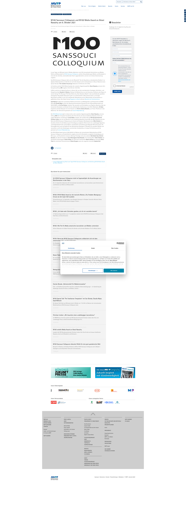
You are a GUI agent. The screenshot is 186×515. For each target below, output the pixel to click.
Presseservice (108, 430)
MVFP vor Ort (130, 6)
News (65, 421)
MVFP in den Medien (109, 436)
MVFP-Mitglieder (47, 424)
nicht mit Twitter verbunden (52, 31)
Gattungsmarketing (68, 422)
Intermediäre (77, 281)
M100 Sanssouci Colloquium (57, 14)
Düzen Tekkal (86, 429)
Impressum (97, 477)
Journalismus (71, 281)
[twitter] (185, 12)
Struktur (46, 426)
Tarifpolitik (87, 442)
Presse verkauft (67, 427)
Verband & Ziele (47, 421)
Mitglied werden (47, 422)
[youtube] (185, 15)
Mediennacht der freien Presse (91, 465)
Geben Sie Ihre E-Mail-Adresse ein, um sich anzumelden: (122, 59)
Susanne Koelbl (87, 425)
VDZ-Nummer (108, 449)
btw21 (61, 281)
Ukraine (68, 223)
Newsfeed (106, 435)
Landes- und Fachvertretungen (50, 431)
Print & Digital (92, 6)
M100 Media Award (57, 114)
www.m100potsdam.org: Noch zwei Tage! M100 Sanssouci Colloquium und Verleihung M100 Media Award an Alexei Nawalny (79, 162)
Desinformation (69, 175)
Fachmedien (87, 454)
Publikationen (108, 443)
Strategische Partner (110, 450)
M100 (54, 175)
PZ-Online (127, 421)
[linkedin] (185, 17)
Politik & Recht (101, 6)
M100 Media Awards (67, 14)
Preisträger (78, 327)
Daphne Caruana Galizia (89, 434)
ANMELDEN (117, 91)
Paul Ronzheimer (87, 424)
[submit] (141, 2)
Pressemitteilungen (109, 424)
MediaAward (68, 192)
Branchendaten (88, 450)
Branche (110, 6)
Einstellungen (91, 270)
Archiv (106, 427)
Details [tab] (93, 248)
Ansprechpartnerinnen (109, 433)
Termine (86, 459)
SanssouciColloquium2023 (60, 192)
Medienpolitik (87, 441)
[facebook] (185, 10)
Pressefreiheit (55, 252)
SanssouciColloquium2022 (60, 208)
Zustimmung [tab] (71, 248)
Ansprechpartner (68, 437)
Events (116, 6)
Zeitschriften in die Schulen (69, 429)
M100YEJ (72, 208)
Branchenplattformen (69, 434)
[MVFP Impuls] (185, 19)
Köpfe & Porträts (88, 452)
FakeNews (68, 208)
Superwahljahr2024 (76, 175)
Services (123, 6)
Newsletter (119, 1)
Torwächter (85, 312)
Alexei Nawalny (83, 327)
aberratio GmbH (132, 477)
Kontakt (107, 477)
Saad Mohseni (81, 296)
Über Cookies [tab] (114, 248)
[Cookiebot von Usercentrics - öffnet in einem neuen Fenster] (117, 243)
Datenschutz (102, 477)
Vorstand (45, 429)
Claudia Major (74, 296)
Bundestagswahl (56, 267)
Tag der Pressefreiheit (89, 437)
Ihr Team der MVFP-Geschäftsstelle (113, 421)
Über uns (83, 6)
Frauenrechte (77, 192)
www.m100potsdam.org (78, 110)
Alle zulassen (113, 270)
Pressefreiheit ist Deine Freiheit (91, 421)
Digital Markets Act (78, 312)
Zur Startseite (57, 148)
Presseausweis (108, 441)
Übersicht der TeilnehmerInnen (92, 99)
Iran (73, 192)
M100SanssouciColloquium (61, 175)
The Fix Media (73, 223)
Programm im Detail (75, 99)
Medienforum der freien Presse (91, 463)
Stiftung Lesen (67, 431)
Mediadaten (121, 477)
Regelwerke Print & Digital (70, 435)
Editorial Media (67, 425)
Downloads (107, 438)
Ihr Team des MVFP (47, 432)
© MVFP (126, 477)
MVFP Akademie (47, 435)
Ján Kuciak (86, 432)
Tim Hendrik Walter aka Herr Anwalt (91, 427)
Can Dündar (69, 296)
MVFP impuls (107, 446)
